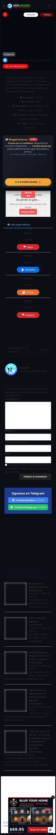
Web (7, 453)
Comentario (12, 398)
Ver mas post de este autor (33, 371)
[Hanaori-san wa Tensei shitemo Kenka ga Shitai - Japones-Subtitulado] (15, 700)
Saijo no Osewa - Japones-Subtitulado (38, 621)
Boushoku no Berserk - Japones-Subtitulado (39, 587)
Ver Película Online (17, 66)
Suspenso (9, 54)
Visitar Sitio (28, 211)
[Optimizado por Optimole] (51, 830)
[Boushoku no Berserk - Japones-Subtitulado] (15, 593)
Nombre (10, 430)
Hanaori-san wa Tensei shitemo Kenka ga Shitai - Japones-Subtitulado (38, 697)
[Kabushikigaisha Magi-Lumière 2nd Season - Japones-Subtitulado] (15, 662)
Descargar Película (20, 224)
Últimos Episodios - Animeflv (19, 570)
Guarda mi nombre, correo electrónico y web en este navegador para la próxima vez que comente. (27, 468)
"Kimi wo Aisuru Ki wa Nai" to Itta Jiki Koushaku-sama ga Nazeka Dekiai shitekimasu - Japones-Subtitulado (39, 741)
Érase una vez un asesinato (17, 349)
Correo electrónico (16, 442)
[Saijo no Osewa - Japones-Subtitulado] (15, 628)
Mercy (43, 349)
